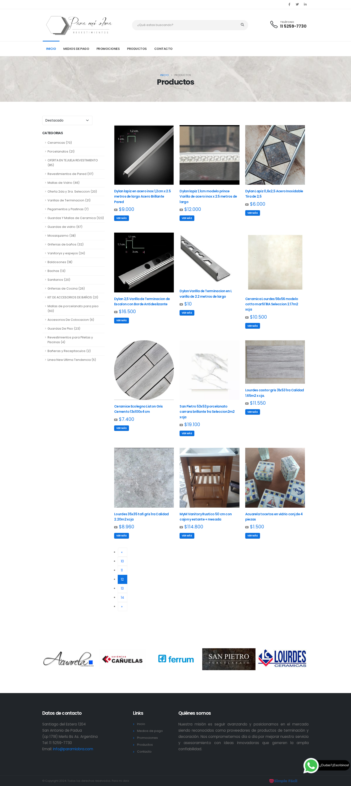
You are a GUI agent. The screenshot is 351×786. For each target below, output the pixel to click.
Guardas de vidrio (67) (65, 227)
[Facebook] (289, 4)
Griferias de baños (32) (66, 244)
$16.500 (127, 311)
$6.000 (257, 204)
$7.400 (126, 419)
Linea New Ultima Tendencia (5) (72, 360)
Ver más (121, 218)
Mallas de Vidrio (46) (64, 183)
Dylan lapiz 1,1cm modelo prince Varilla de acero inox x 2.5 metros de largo (208, 196)
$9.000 (126, 209)
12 (124, 579)
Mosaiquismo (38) (62, 236)
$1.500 (257, 527)
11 (122, 570)
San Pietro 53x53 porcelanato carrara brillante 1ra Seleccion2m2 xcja (207, 411)
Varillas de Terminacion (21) (69, 200)
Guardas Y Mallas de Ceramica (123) (76, 218)
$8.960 (126, 527)
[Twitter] (297, 4)
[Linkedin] (305, 4)
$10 (188, 304)
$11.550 (258, 403)
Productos (137, 48)
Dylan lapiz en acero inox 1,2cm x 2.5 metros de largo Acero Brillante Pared (142, 196)
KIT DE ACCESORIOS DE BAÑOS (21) (73, 297)
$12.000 (192, 209)
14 (122, 597)
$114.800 (193, 527)
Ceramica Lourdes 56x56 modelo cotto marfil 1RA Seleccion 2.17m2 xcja (271, 304)
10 (122, 561)
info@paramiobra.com (73, 748)
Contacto (163, 48)
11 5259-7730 (293, 26)
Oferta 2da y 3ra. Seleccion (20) (72, 191)
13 (122, 588)
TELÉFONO (287, 22)
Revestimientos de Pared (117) (70, 174)
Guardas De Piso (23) (64, 329)
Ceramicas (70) (60, 143)
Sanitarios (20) (59, 280)
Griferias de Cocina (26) (66, 288)
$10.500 (258, 317)
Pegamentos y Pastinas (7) (68, 209)
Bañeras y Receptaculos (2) (69, 351)
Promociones (108, 48)
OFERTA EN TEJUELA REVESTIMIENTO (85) (73, 162)
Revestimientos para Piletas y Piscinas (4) (70, 339)
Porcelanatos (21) (61, 151)
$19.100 (192, 424)
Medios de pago (76, 48)
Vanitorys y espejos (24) (66, 253)
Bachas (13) (56, 271)
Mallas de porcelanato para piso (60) (73, 308)
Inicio (51, 48)
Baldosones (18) (60, 262)
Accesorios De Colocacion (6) (71, 320)
